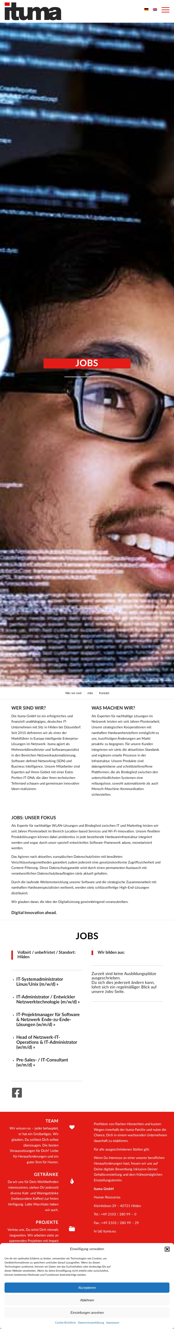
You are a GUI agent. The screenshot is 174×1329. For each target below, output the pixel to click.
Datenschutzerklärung (91, 1322)
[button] (167, 1249)
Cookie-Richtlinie (65, 1322)
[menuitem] (163, 10)
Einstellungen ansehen (87, 1312)
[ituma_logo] (33, 11)
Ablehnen (87, 1300)
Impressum (112, 1322)
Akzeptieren (87, 1288)
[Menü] (163, 10)
